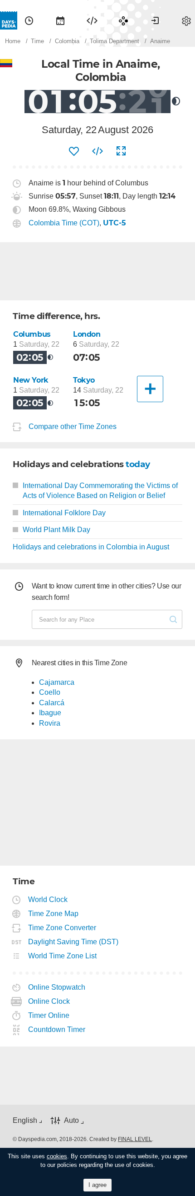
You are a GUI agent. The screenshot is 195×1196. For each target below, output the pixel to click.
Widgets (92, 20)
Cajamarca (56, 682)
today (138, 464)
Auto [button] (71, 1120)
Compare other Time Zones (73, 426)
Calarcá (51, 703)
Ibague (50, 713)
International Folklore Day (64, 513)
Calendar (60, 20)
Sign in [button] (155, 20)
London (87, 334)
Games (123, 20)
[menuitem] (29, 20)
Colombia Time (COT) (64, 223)
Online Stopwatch (57, 987)
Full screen (121, 151)
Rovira (49, 723)
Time (29, 20)
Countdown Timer (57, 1029)
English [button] (25, 1120)
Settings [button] (186, 20)
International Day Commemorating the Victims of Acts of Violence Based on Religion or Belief (100, 490)
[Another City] (150, 389)
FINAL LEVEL (135, 1139)
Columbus (32, 334)
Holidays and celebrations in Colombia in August (91, 547)
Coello (49, 692)
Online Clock (49, 1001)
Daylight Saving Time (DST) (73, 942)
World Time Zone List (63, 956)
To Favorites (73, 151)
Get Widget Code (97, 151)
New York (31, 380)
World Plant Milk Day (56, 529)
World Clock (48, 899)
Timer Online (49, 1015)
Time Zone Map (53, 913)
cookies (57, 1156)
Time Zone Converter (62, 928)
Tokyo (84, 380)
